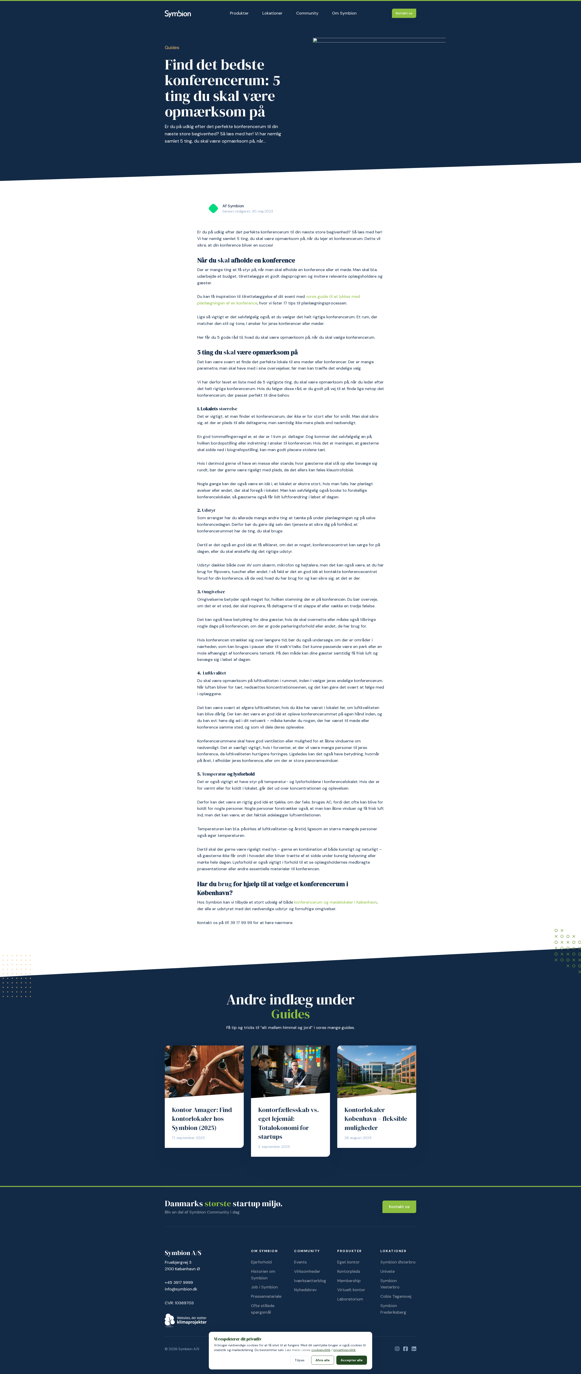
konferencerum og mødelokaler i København (335, 902)
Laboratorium (350, 1299)
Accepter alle (352, 1360)
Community (307, 13)
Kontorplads (348, 1271)
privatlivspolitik (344, 1350)
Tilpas (300, 1360)
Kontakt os (404, 13)
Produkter (239, 13)
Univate (387, 1271)
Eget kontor (348, 1262)
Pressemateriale (266, 1296)
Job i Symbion (264, 1287)
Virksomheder (307, 1271)
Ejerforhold (261, 1262)
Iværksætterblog (310, 1280)
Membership (349, 1280)
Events (300, 1262)
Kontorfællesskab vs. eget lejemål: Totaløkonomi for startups (288, 1123)
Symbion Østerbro (398, 1262)
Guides (172, 47)
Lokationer (272, 13)
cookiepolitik (320, 1350)
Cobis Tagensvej (395, 1296)
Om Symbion (344, 13)
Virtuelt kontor (351, 1289)
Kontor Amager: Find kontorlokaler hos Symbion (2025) (202, 1118)
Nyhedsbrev (305, 1289)
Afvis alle (322, 1360)
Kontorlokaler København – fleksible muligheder (376, 1118)
